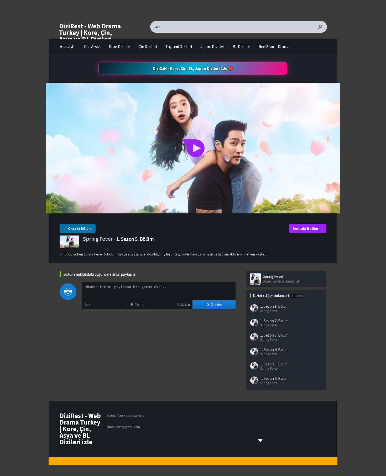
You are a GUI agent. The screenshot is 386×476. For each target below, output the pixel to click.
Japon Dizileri (212, 46)
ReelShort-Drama (274, 46)
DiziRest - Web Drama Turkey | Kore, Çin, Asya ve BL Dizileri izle (90, 36)
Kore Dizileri (119, 46)
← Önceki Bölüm (78, 228)
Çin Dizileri (147, 46)
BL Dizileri (241, 46)
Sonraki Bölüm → (307, 228)
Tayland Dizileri (178, 46)
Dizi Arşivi (92, 46)
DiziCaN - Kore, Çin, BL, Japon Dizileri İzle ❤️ (193, 68)
